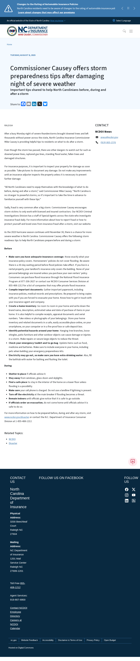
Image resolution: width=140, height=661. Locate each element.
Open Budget (110, 640)
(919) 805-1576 (108, 142)
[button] (122, 31)
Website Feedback (29, 640)
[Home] (27, 28)
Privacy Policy (93, 640)
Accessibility (48, 640)
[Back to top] (132, 461)
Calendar (15, 628)
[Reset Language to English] (114, 21)
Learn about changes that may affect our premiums (46, 12)
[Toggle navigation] (133, 31)
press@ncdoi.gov (109, 137)
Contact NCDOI (18, 608)
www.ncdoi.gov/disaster (16, 417)
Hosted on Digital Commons (21, 647)
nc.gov (14, 640)
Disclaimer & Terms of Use (70, 640)
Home (9, 44)
